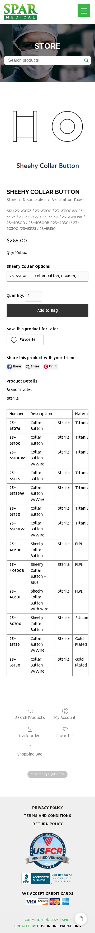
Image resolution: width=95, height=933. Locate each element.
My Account (65, 718)
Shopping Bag (29, 754)
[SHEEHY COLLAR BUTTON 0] (47, 139)
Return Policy (47, 824)
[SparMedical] (21, 11)
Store (11, 200)
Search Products (30, 718)
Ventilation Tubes (68, 200)
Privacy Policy (47, 808)
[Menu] (84, 10)
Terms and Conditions (47, 816)
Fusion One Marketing (59, 926)
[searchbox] (47, 60)
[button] (25, 340)
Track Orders (29, 736)
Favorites (65, 736)
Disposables (34, 200)
